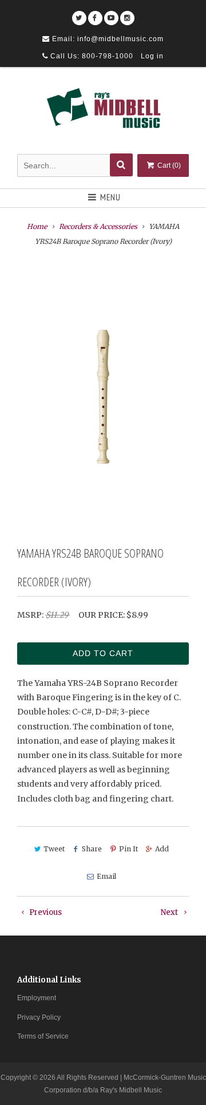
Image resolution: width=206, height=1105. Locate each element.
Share (92, 848)
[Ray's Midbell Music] (103, 112)
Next (170, 912)
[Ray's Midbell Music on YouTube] (111, 14)
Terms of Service (43, 1036)
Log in (152, 56)
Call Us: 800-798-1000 (90, 56)
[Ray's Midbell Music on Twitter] (79, 14)
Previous (44, 912)
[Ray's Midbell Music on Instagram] (127, 14)
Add (162, 848)
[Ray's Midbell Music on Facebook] (95, 14)
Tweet (54, 848)
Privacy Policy (39, 1017)
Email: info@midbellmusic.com (107, 39)
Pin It (128, 848)
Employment (36, 998)
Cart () (168, 165)
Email (106, 876)
